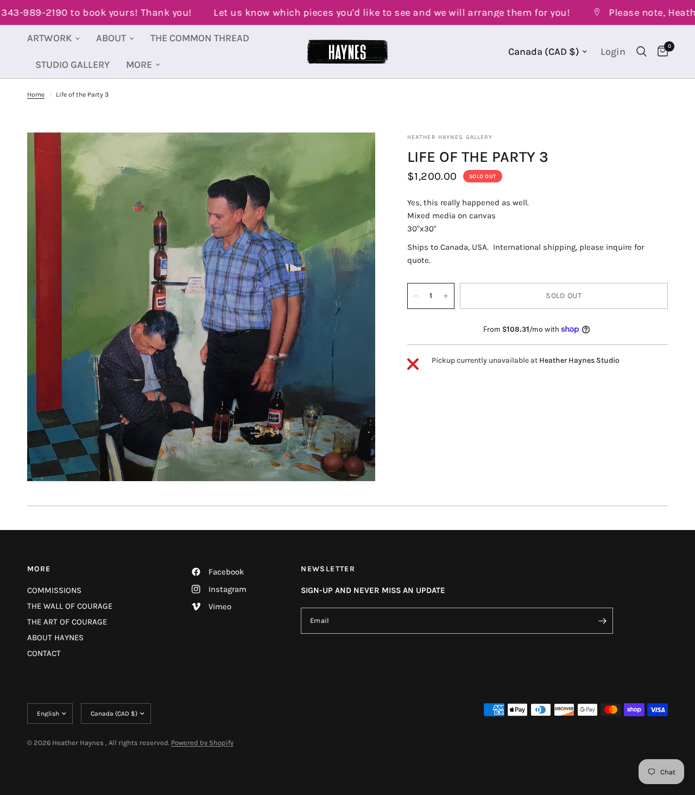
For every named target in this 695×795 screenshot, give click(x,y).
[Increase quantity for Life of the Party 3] (446, 295)
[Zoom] (352, 155)
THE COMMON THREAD (199, 38)
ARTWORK (49, 38)
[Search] (641, 51)
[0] (660, 51)
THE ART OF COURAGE (67, 622)
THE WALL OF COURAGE (69, 606)
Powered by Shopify (202, 743)
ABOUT (111, 38)
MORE (139, 65)
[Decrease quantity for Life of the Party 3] (416, 295)
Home (36, 94)
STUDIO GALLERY (72, 65)
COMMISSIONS (54, 590)
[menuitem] (57, 38)
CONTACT (44, 653)
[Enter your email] (602, 621)
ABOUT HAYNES (55, 637)
